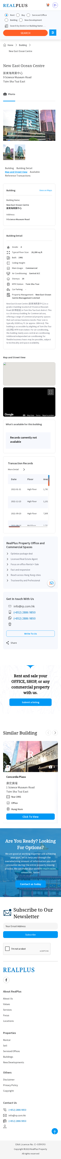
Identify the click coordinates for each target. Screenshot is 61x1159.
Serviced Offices (11, 1051)
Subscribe (30, 934)
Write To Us (30, 633)
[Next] (54, 756)
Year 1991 (16, 796)
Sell (5, 1045)
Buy (23, 15)
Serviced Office (39, 15)
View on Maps (45, 190)
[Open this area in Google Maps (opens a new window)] (9, 415)
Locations (8, 1020)
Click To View (30, 816)
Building (14, 20)
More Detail (13, 469)
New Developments (13, 1062)
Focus (6, 1015)
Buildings (8, 1056)
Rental (6, 1040)
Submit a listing (30, 702)
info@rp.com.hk (24, 606)
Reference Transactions (17, 175)
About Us (8, 998)
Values (6, 1004)
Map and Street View (16, 171)
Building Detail (24, 168)
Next (55, 732)
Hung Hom (17, 809)
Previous (48, 732)
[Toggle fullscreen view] (51, 392)
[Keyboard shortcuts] (24, 415)
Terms (38, 415)
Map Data (30, 415)
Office (14, 802)
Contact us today (30, 884)
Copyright (8, 1090)
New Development (33, 20)
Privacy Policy (10, 1085)
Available (35, 171)
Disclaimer (9, 1079)
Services (7, 1009)
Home (10, 45)
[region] (29, 402)
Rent (12, 15)
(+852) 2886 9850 (25, 612)
